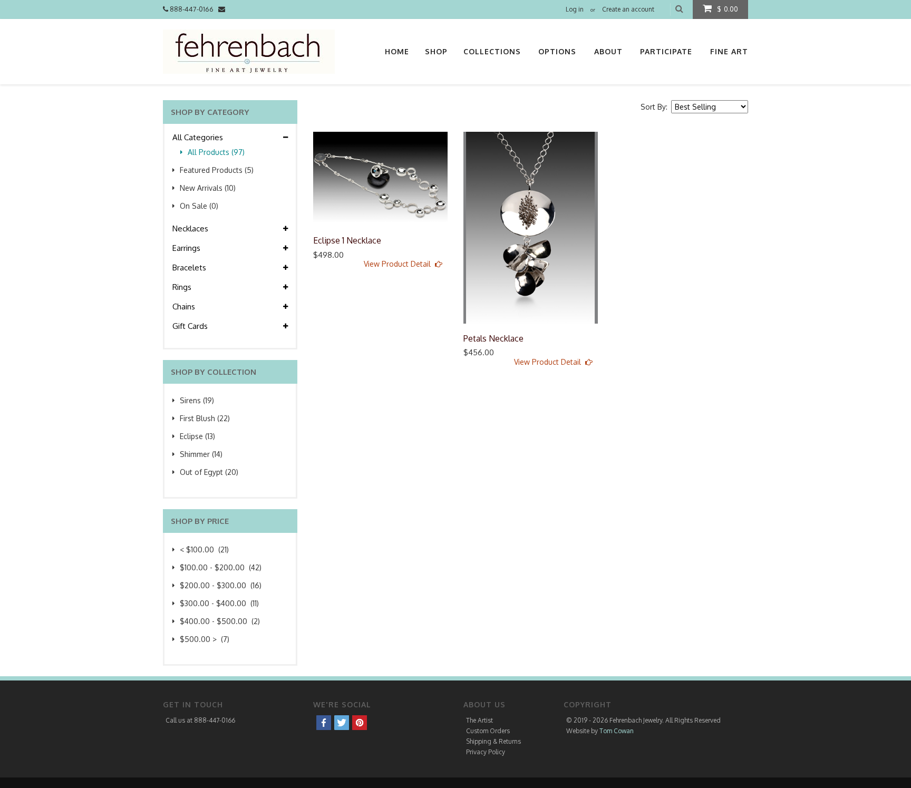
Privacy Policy (485, 752)
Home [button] (397, 51)
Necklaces (191, 228)
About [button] (608, 51)
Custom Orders (488, 731)
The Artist (479, 720)
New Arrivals (208, 187)
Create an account (628, 9)
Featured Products (217, 170)
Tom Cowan (616, 731)
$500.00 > (204, 639)
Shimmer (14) (201, 454)
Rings (182, 287)
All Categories (198, 137)
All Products (216, 152)
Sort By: (655, 106)
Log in (575, 9)
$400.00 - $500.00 (220, 621)
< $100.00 (204, 549)
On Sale (199, 205)
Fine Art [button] (729, 51)
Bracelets (190, 267)
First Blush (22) (205, 418)
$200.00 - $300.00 (220, 585)
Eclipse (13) (197, 436)
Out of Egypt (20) (209, 472)
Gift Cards (191, 326)
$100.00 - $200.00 (220, 567)
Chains (184, 306)
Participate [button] (666, 51)
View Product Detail (399, 263)
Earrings (187, 248)
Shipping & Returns (493, 741)
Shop (436, 51)
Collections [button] (492, 51)
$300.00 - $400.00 (219, 603)
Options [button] (557, 51)
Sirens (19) (197, 400)
